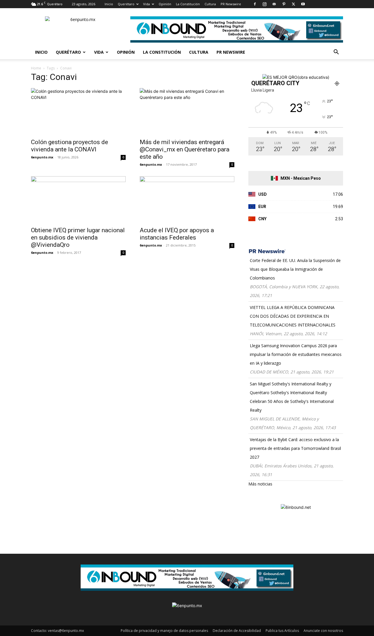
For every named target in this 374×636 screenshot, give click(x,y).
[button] (336, 52)
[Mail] (274, 4)
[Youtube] (303, 4)
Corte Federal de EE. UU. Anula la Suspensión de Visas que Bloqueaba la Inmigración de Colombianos (295, 269)
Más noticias (260, 484)
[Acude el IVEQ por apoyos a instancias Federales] (187, 199)
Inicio (109, 4)
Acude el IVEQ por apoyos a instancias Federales (177, 234)
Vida (146, 4)
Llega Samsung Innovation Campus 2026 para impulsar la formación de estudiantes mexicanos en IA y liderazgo (296, 354)
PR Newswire (231, 4)
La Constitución (188, 4)
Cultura (210, 4)
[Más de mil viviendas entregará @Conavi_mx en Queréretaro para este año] (187, 111)
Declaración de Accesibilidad (237, 630)
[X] (293, 4)
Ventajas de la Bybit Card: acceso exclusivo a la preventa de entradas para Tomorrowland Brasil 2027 (295, 448)
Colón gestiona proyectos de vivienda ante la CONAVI (69, 146)
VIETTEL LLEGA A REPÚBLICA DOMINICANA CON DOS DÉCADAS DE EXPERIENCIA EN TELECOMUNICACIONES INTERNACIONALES (292, 316)
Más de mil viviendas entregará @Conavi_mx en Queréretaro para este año (184, 149)
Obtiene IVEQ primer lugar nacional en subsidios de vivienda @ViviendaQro (78, 237)
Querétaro (126, 4)
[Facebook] (254, 4)
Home (36, 68)
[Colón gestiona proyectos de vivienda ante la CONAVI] (78, 111)
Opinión (165, 4)
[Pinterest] (283, 4)
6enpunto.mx (42, 157)
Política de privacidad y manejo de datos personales (164, 630)
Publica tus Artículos (282, 630)
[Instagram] (264, 4)
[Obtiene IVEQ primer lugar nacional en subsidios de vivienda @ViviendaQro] (78, 199)
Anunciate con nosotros (323, 630)
